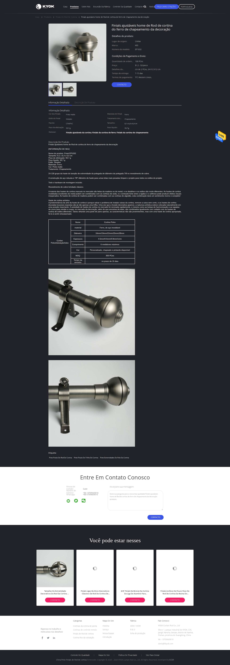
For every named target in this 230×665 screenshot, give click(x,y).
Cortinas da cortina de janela (85, 626)
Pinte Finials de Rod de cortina (60, 458)
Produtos (74, 6)
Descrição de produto (85, 102)
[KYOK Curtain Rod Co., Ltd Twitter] (48, 638)
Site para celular (152, 655)
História (106, 626)
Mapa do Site (104, 655)
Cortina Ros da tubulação (83, 637)
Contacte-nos (140, 6)
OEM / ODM (135, 626)
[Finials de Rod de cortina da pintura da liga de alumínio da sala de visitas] (55, 568)
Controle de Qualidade (80, 655)
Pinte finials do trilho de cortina (86, 458)
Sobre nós (86, 6)
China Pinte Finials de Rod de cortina (71, 659)
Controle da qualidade (122, 6)
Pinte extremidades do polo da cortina (114, 458)
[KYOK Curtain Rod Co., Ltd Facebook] (42, 638)
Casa (65, 6)
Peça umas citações (166, 6)
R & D (132, 629)
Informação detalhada (58, 102)
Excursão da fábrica (101, 6)
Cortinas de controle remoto (85, 630)
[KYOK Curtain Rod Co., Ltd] (70, 501)
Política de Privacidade (127, 655)
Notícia (152, 6)
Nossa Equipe (108, 633)
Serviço (106, 629)
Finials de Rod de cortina (83, 633)
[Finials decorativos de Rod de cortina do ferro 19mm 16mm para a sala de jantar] (175, 568)
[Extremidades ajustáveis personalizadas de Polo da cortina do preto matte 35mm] (135, 568)
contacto (121, 84)
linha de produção (137, 633)
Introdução (107, 637)
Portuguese (187, 6)
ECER (171, 659)
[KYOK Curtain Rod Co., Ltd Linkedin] (54, 638)
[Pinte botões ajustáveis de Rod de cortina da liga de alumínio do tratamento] (95, 568)
